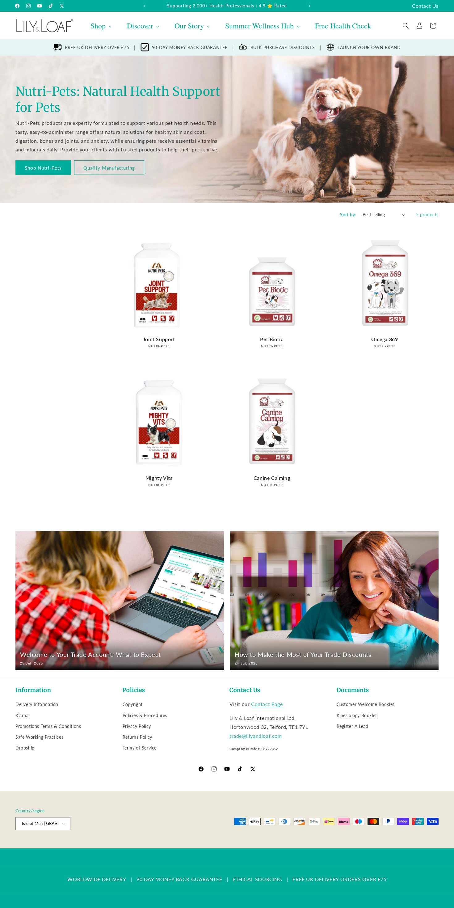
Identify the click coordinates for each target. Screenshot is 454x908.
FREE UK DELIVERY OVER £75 (97, 47)
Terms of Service (140, 747)
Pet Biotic (271, 339)
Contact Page (267, 704)
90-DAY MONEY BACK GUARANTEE (190, 47)
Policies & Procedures (145, 715)
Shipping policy (208, 845)
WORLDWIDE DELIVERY (96, 879)
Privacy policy (143, 845)
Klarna (22, 715)
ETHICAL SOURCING (257, 879)
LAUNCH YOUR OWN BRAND (369, 47)
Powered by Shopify (78, 845)
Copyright (133, 704)
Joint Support (159, 339)
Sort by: (348, 214)
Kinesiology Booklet (357, 715)
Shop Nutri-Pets (43, 168)
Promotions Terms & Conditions (48, 726)
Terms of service (175, 845)
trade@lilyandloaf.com (255, 736)
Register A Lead (352, 726)
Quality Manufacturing (109, 168)
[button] (406, 25)
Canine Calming (272, 478)
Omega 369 (384, 339)
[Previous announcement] (144, 6)
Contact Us (425, 6)
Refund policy (113, 845)
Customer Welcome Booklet (365, 704)
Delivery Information (36, 704)
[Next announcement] (309, 6)
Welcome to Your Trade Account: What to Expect (90, 654)
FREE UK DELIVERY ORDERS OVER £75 (339, 879)
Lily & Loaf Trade (45, 845)
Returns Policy (137, 737)
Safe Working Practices (39, 737)
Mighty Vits (159, 478)
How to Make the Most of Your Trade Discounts (303, 654)
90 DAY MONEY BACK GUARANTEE (179, 879)
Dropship (25, 747)
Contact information (244, 845)
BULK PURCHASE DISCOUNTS (282, 47)
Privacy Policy (137, 726)
